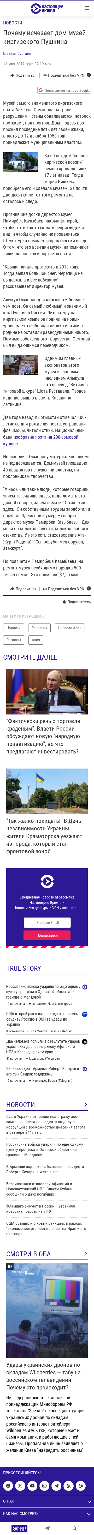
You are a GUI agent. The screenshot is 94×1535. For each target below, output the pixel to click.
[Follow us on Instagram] (44, 1486)
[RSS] (68, 1486)
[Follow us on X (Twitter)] (20, 1486)
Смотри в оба (28, 1254)
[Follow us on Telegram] (56, 1486)
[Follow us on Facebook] (8, 1486)
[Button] (23, 75)
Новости (12, 22)
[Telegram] (47, 1528)
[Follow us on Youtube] (32, 1486)
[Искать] (75, 1528)
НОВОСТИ (20, 1105)
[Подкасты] (81, 1486)
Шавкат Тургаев (17, 53)
